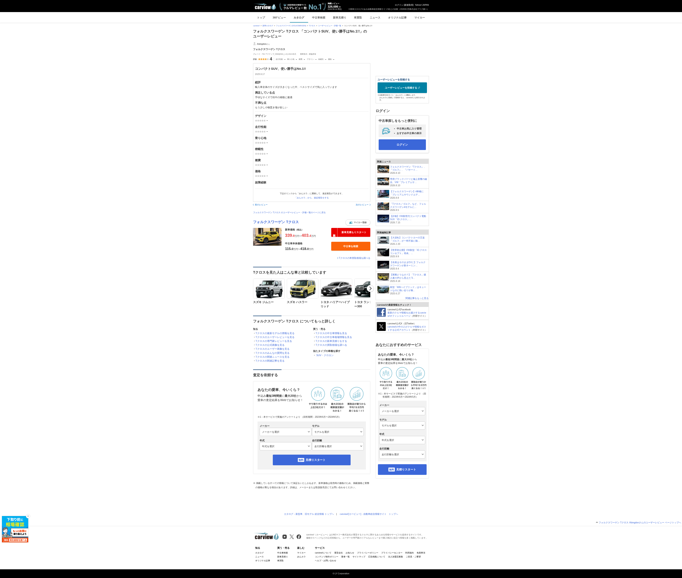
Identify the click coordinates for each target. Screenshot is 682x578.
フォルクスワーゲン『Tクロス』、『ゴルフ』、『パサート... (408, 170)
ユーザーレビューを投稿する (401, 87)
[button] (357, 222)
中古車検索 (318, 17)
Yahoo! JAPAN (422, 5)
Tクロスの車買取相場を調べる (354, 258)
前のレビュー (261, 205)
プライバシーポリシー (367, 553)
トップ (261, 17)
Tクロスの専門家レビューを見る (274, 341)
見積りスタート (316, 459)
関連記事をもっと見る (417, 298)
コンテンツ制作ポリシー (326, 556)
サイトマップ (359, 556)
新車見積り (339, 17)
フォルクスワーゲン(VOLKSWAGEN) (291, 26)
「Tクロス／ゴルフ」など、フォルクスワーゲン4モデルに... (408, 207)
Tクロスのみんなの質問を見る (272, 352)
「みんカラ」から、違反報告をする (312, 198)
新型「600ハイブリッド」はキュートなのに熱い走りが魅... (408, 290)
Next (370, 288)
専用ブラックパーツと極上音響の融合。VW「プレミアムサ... (408, 182)
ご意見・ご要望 (413, 556)
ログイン (399, 5)
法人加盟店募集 (395, 556)
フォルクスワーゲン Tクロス (276, 222)
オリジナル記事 (397, 17)
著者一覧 (345, 556)
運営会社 (338, 553)
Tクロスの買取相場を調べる (331, 344)
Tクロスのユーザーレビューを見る (275, 337)
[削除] (28, 516)
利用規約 (409, 553)
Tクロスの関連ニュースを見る (272, 356)
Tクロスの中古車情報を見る (331, 333)
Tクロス (312, 26)
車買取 (358, 17)
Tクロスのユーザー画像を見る (272, 348)
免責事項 (421, 553)
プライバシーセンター (391, 553)
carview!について (323, 553)
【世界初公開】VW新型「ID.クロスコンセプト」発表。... (408, 253)
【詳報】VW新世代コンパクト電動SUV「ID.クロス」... (408, 219)
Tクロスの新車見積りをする (331, 341)
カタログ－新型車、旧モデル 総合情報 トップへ (309, 514)
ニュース (375, 17)
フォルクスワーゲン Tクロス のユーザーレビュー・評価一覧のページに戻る (289, 212)
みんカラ (301, 556)
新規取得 (408, 5)
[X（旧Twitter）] (292, 537)
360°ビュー (279, 17)
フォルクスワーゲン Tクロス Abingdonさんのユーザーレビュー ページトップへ (640, 522)
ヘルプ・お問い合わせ (325, 560)
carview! (256, 26)
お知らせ (350, 553)
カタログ (299, 17)
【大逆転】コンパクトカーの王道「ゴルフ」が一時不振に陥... (407, 240)
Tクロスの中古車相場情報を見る (334, 337)
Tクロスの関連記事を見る (270, 360)
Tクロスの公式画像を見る (270, 344)
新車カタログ (267, 26)
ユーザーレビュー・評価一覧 (329, 26)
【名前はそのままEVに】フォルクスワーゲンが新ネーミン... (408, 265)
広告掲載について (376, 556)
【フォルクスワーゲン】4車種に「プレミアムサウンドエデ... (407, 194)
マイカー (419, 17)
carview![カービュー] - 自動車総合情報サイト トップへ (369, 514)
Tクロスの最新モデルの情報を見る (275, 333)
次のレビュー (362, 205)
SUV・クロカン (325, 355)
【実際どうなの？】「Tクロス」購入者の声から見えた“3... (408, 277)
